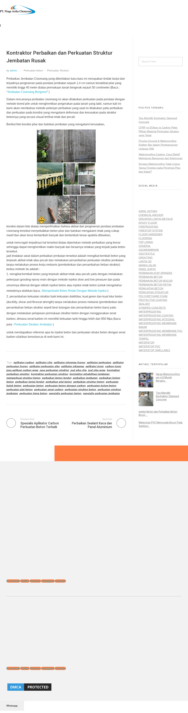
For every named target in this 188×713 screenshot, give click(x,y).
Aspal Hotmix (148, 211)
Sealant (144, 303)
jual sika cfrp (78, 370)
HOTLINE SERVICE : (151, 78)
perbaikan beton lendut (56, 377)
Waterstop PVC (149, 346)
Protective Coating (153, 300)
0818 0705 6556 (148, 82)
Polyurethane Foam (153, 296)
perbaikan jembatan (85, 377)
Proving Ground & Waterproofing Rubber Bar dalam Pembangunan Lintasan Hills (158, 144)
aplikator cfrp (44, 362)
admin (13, 70)
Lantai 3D (145, 261)
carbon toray (113, 366)
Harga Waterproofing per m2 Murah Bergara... (168, 377)
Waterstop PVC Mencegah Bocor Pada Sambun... (160, 424)
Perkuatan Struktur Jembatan (33, 324)
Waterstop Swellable (154, 350)
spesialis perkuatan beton (65, 393)
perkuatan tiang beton (33, 393)
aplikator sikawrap (72, 366)
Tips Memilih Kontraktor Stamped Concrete (167, 396)
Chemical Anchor (151, 215)
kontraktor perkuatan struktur (49, 374)
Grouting (146, 257)
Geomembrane (149, 249)
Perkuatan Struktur (58, 70)
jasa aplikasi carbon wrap (22, 370)
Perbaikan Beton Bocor (156, 280)
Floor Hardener (150, 234)
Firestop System (151, 230)
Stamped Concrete (152, 307)
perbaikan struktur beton (88, 381)
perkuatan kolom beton (101, 385)
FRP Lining (146, 242)
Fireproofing (148, 226)
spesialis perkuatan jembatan (101, 393)
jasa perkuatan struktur (54, 370)
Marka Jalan (147, 265)
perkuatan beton (33, 385)
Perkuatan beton (33, 70)
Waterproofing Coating (156, 315)
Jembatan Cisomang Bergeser (27, 91)
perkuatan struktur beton (80, 389)
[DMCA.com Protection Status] (94, 687)
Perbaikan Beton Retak (155, 284)
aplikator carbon (24, 362)
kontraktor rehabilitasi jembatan (90, 374)
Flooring (145, 238)
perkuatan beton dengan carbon (65, 385)
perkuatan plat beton (19, 389)
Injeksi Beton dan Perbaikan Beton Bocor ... (158, 413)
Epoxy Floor (148, 222)
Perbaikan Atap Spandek (155, 273)
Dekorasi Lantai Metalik (156, 218)
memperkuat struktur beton (23, 377)
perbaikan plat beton (59, 381)
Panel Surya (147, 269)
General (145, 245)
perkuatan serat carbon (48, 389)
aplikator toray (95, 366)
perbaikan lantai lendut (29, 381)
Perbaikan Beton (150, 276)
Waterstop (146, 342)
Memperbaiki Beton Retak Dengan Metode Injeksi (74, 290)
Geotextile (147, 253)
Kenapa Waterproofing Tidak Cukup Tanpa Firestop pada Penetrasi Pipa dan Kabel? (159, 167)
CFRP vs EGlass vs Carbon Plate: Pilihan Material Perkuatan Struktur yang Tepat (159, 131)
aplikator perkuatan (99, 362)
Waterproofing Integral (157, 319)
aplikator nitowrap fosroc (69, 362)
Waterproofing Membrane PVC (160, 330)
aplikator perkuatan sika (44, 366)
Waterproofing (150, 311)
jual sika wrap (96, 370)
